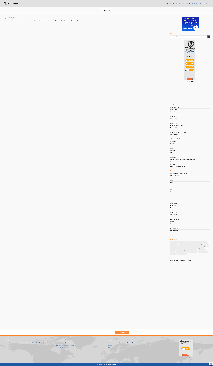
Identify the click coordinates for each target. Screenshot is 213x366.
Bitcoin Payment (173, 214)
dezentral (172, 248)
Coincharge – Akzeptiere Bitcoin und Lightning (180, 173)
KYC (199, 250)
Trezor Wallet (173, 194)
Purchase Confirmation (176, 138)
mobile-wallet (194, 252)
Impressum (172, 150)
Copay (171, 189)
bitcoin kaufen (181, 244)
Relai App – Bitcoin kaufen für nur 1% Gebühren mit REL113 (182, 159)
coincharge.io (188, 260)
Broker (194, 246)
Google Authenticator (186, 248)
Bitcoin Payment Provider (175, 216)
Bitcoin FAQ (172, 116)
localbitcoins (203, 250)
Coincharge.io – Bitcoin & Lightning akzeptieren (66, 345)
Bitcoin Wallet (173, 130)
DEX (208, 246)
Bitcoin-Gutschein (174, 134)
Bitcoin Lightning (174, 127)
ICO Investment (173, 178)
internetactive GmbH (128, 342)
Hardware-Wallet (173, 146)
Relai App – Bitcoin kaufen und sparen (178, 175)
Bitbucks (188, 242)
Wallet (171, 232)
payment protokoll (204, 252)
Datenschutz (173, 141)
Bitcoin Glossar (173, 118)
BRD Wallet (172, 184)
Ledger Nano (173, 191)
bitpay (201, 244)
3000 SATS (191, 66)
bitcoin (192, 242)
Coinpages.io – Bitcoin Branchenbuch (63, 342)
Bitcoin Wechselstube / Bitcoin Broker (178, 132)
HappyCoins (11, 17)
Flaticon (185, 263)
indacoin (190, 250)
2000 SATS (191, 63)
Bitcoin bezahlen (173, 203)
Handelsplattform (199, 248)
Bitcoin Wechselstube (174, 219)
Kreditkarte (172, 223)
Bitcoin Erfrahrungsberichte (176, 114)
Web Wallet (172, 235)
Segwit (171, 182)
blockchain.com (183, 246)
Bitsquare (206, 244)
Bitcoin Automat (173, 109)
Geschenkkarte (178, 248)
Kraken (171, 180)
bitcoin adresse (197, 242)
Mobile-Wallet (173, 157)
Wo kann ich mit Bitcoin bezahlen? (177, 166)
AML (177, 242)
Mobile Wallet (173, 226)
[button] (208, 36)
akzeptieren (173, 242)
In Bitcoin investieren (174, 152)
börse (197, 246)
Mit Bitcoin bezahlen (174, 155)
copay (205, 246)
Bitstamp (173, 246)
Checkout (172, 136)
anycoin (180, 242)
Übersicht (172, 161)
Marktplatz (173, 252)
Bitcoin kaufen (173, 123)
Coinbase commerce (174, 187)
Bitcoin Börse (173, 111)
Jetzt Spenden (186, 354)
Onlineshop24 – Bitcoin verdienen (63, 347)
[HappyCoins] (5, 18)
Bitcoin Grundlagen (174, 121)
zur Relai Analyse (122, 332)
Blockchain (178, 246)
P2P (199, 252)
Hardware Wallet (173, 221)
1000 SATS (191, 60)
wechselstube (184, 254)
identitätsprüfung (184, 250)
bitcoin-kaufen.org (174, 260)
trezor (176, 254)
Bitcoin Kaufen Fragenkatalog (176, 125)
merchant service (179, 252)
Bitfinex (197, 244)
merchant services (187, 252)
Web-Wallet (172, 164)
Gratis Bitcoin (173, 143)
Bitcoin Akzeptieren (174, 107)
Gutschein (193, 248)
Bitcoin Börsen (173, 205)
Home (171, 148)
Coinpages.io (182, 260)
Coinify (201, 246)
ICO (178, 250)
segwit (172, 254)
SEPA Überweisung (174, 230)
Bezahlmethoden (174, 201)
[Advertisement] (190, 93)
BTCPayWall (192, 81)
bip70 (184, 242)
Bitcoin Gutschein (174, 210)
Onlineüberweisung (174, 228)
